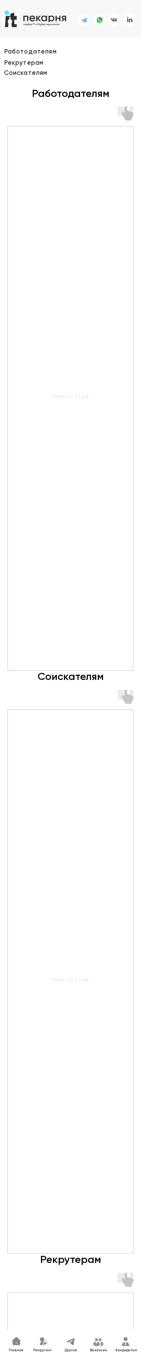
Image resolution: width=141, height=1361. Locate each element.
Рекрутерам (24, 63)
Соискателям (26, 73)
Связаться (49, 1323)
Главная (16, 1350)
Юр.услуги (92, 1323)
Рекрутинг (42, 1350)
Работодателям (30, 52)
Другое (71, 1350)
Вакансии (98, 1350)
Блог (70, 1323)
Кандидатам (126, 1350)
